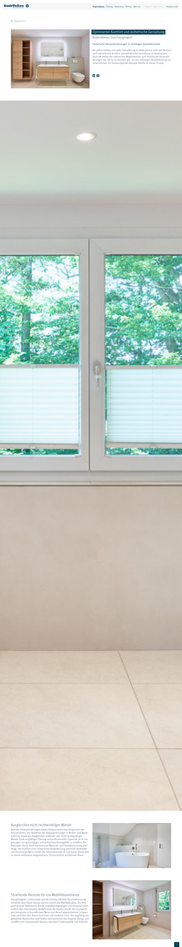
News (155, 7)
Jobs (161, 7)
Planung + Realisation (115, 7)
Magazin (148, 7)
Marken (129, 7)
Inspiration (19, 21)
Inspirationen (98, 7)
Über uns (136, 7)
